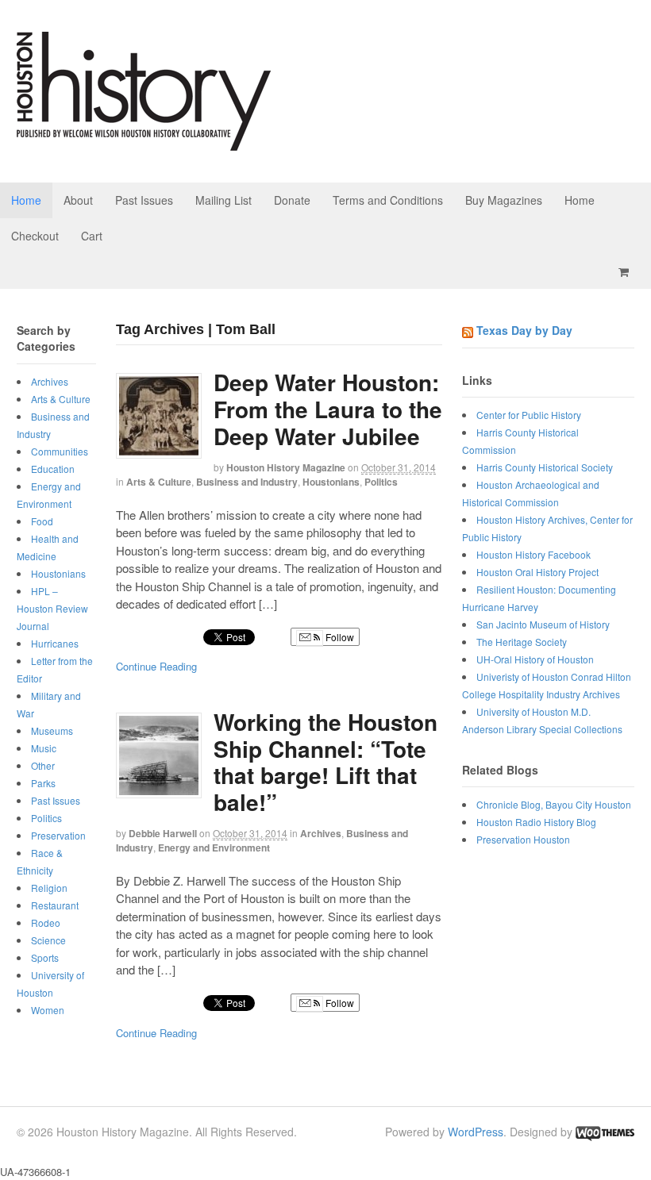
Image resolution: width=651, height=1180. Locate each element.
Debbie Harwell (163, 833)
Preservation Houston (523, 839)
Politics (381, 482)
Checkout (35, 236)
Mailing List (223, 200)
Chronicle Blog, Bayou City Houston (553, 804)
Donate (292, 200)
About (78, 200)
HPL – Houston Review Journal (52, 608)
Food (42, 521)
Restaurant (55, 905)
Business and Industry (247, 482)
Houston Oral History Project (537, 571)
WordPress (475, 1132)
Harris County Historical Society (544, 467)
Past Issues (144, 200)
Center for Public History (528, 414)
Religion (49, 887)
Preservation (58, 835)
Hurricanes (55, 643)
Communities (59, 451)
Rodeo (45, 922)
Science (48, 940)
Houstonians (331, 482)
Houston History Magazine (285, 467)
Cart (91, 236)
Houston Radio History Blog (536, 821)
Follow (338, 637)
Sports (45, 957)
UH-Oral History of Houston (535, 659)
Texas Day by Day (524, 330)
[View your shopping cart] (626, 272)
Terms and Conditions (388, 200)
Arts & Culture (158, 482)
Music (43, 748)
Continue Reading (156, 666)
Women (47, 1010)
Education (53, 468)
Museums (52, 730)
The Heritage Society (521, 641)
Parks (43, 783)
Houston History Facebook (533, 554)
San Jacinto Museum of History (543, 624)
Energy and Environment (214, 847)
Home (26, 200)
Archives (320, 833)
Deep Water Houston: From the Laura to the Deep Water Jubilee (328, 409)
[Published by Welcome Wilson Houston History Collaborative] (144, 142)
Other (43, 765)
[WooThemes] (605, 1132)
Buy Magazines (503, 200)
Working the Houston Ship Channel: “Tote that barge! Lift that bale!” (325, 761)
